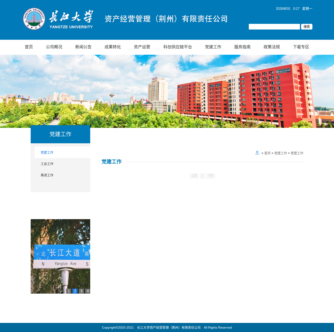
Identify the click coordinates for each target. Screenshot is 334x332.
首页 (267, 153)
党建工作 (47, 152)
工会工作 (47, 164)
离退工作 (47, 175)
